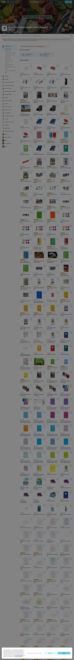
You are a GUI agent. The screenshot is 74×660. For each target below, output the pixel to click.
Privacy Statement (19, 656)
